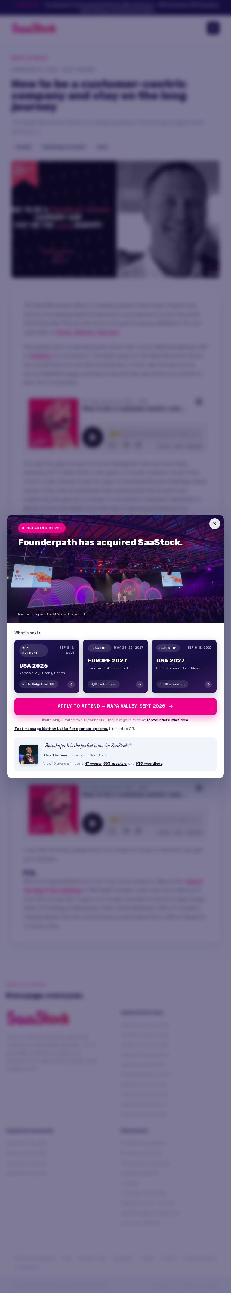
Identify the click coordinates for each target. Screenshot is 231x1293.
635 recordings (149, 763)
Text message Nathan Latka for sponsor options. (61, 728)
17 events (93, 763)
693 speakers (115, 763)
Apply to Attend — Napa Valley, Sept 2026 (111, 706)
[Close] (214, 523)
